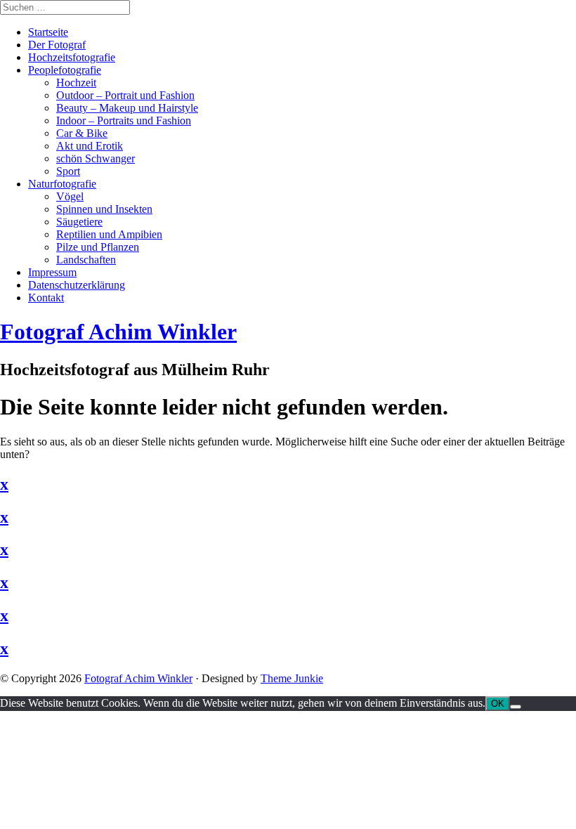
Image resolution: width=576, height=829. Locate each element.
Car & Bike (81, 133)
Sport (68, 171)
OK (497, 703)
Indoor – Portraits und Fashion (123, 120)
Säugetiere (79, 222)
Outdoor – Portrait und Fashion (125, 95)
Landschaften (86, 260)
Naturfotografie (62, 184)
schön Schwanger (95, 158)
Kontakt (46, 297)
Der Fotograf (57, 45)
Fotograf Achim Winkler (138, 678)
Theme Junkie (292, 678)
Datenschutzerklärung (76, 285)
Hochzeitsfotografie (71, 57)
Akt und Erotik (89, 146)
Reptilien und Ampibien (109, 234)
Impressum (52, 272)
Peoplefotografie (64, 70)
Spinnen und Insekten (104, 209)
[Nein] (515, 707)
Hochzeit (76, 83)
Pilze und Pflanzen (97, 247)
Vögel (70, 196)
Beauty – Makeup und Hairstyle (127, 108)
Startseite (48, 32)
